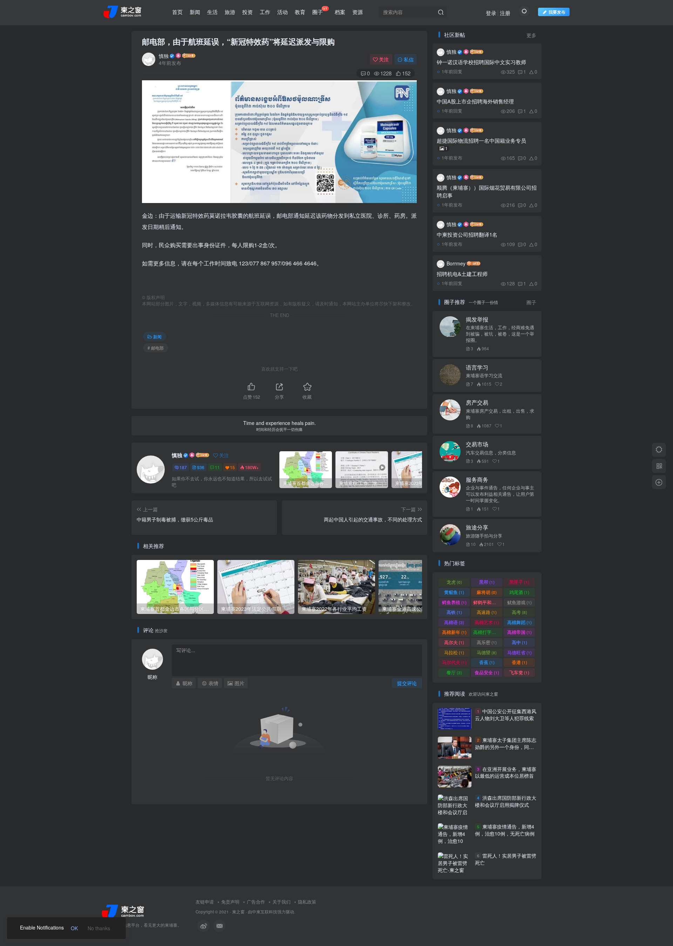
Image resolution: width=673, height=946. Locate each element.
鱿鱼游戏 (519, 602)
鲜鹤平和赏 (487, 602)
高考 (519, 612)
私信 (409, 59)
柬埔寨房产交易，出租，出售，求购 (500, 414)
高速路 (487, 612)
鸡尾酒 (519, 592)
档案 (340, 11)
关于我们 (281, 901)
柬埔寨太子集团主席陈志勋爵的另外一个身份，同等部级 (505, 746)
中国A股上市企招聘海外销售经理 (475, 101)
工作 (265, 11)
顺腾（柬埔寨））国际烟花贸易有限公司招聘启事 (487, 191)
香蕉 (487, 662)
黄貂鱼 (454, 592)
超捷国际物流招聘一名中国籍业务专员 (481, 144)
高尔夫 (454, 642)
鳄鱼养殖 (454, 602)
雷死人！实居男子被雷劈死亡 (505, 859)
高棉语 (454, 622)
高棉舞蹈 (519, 622)
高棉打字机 (487, 632)
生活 (212, 11)
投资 (247, 11)
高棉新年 (454, 632)
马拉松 (454, 652)
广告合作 (256, 901)
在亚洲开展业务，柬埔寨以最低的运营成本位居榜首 (505, 772)
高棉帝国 (519, 632)
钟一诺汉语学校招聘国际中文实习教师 (481, 62)
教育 (300, 11)
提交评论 (407, 683)
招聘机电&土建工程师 (462, 273)
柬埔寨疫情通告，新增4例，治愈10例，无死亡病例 (505, 830)
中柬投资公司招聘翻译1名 (467, 234)
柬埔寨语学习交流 (484, 375)
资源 (357, 11)
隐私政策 (307, 901)
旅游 (230, 11)
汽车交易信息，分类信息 (491, 453)
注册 (505, 12)
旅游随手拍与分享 (484, 536)
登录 (491, 12)
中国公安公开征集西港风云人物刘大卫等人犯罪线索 (505, 715)
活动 (282, 11)
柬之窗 (238, 911)
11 (217, 467)
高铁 (454, 612)
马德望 (487, 652)
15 (232, 467)
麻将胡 (487, 592)
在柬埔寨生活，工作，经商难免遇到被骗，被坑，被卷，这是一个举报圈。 (500, 333)
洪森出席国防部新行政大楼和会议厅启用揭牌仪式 (505, 801)
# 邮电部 (156, 348)
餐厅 (454, 672)
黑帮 (487, 582)
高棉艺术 (487, 622)
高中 (519, 642)
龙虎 (454, 582)
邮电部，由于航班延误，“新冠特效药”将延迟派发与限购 (238, 41)
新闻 (195, 11)
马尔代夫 (454, 662)
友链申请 (205, 901)
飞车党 (519, 672)
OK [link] (74, 928)
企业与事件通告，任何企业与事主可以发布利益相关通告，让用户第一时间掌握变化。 (500, 494)
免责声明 (230, 901)
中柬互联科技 (264, 911)
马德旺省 (519, 652)
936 (200, 467)
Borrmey (456, 263)
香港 (519, 662)
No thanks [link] (99, 928)
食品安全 (487, 672)
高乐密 (487, 642)
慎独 (164, 55)
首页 (177, 11)
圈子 (319, 10)
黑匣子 (519, 582)
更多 (531, 35)
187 (183, 467)
